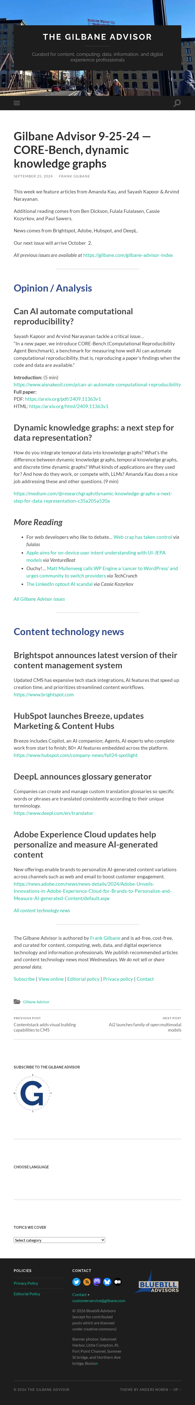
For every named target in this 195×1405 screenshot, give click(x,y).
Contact (145, 979)
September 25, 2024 (33, 176)
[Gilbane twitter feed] (76, 1284)
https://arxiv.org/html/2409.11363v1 (68, 406)
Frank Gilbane (74, 176)
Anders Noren (154, 1390)
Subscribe (24, 979)
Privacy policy (118, 979)
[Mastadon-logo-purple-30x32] (97, 1284)
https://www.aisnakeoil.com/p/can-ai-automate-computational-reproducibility (97, 384)
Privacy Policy (26, 1283)
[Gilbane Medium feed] (117, 1284)
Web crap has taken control (142, 537)
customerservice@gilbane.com (98, 1300)
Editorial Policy (27, 1293)
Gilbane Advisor (36, 1001)
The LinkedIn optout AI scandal (59, 584)
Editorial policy (83, 979)
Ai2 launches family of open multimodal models (145, 1024)
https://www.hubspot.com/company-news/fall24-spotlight (76, 755)
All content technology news (42, 910)
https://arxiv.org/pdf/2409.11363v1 (63, 399)
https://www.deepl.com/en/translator (53, 813)
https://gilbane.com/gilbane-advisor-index (128, 255)
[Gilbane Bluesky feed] (107, 1284)
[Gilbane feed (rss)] (87, 1284)
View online (51, 979)
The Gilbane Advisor (97, 36)
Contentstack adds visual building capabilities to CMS (45, 1024)
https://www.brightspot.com (44, 694)
